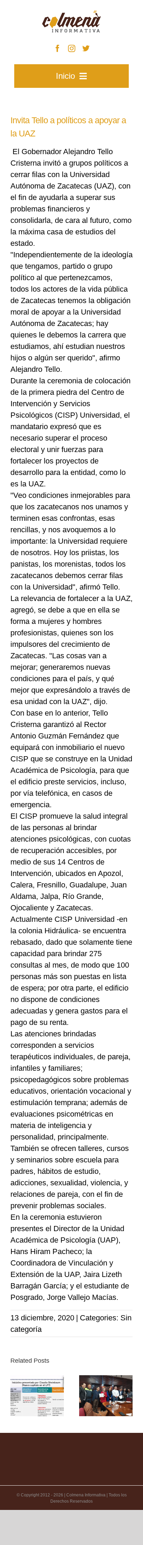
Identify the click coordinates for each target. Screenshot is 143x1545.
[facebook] (57, 48)
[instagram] (71, 48)
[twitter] (86, 48)
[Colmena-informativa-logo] (71, 14)
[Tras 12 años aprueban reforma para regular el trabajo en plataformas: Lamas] (37, 1395)
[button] (15, 1395)
